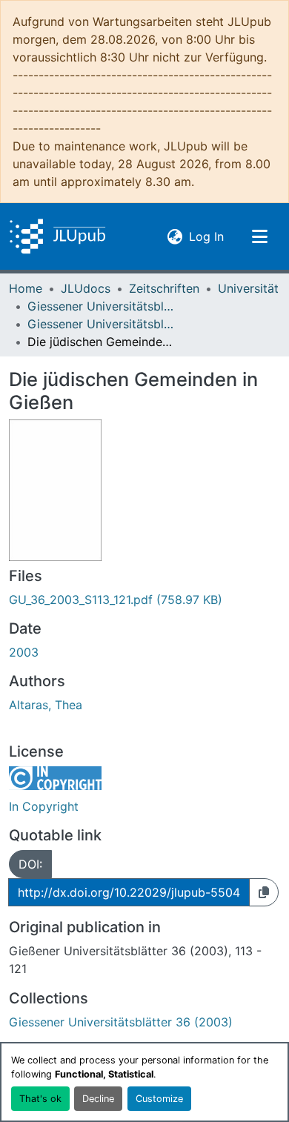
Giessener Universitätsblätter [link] (101, 306)
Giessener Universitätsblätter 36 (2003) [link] (101, 323)
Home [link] (25, 288)
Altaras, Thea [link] (45, 704)
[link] (144, 599)
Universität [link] (248, 288)
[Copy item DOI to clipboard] (264, 892)
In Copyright (44, 806)
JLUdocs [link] (85, 288)
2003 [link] (24, 652)
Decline (98, 1098)
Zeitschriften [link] (164, 288)
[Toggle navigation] (259, 236)
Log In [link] (206, 236)
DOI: (30, 864)
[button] (57, 236)
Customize (159, 1098)
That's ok (40, 1098)
